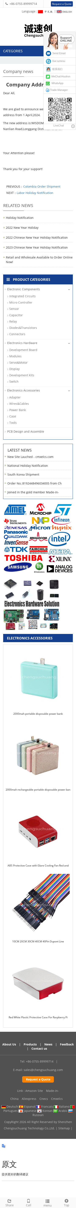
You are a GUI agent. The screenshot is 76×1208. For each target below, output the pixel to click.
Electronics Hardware (22, 343)
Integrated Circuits (22, 296)
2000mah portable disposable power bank (38, 714)
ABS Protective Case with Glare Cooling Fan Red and (38, 865)
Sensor (14, 309)
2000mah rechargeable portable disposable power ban (38, 789)
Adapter (15, 397)
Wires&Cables (19, 404)
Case (12, 416)
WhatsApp (56, 83)
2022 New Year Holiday (22, 228)
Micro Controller (20, 302)
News (48, 1044)
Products (30, 1044)
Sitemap (64, 1128)
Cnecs (43, 1099)
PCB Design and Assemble (25, 431)
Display (14, 369)
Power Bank (17, 410)
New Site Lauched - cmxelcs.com (30, 457)
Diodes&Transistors (23, 328)
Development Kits (21, 375)
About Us (9, 1044)
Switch (14, 381)
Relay (13, 321)
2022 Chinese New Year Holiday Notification (37, 237)
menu (47, 1205)
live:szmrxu (58, 61)
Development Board (23, 350)
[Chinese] (46, 11)
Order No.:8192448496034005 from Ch (34, 483)
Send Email (58, 53)
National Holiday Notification (27, 466)
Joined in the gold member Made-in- (33, 492)
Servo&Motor (18, 363)
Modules (15, 356)
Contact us (39, 1049)
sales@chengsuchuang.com (43, 1070)
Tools (13, 423)
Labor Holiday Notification (35, 193)
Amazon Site (34, 1091)
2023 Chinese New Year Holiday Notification (37, 247)
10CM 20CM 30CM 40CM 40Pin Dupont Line (38, 941)
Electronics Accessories (23, 390)
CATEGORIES (13, 51)
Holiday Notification (20, 218)
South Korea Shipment (23, 474)
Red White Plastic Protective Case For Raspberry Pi (38, 1017)
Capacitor (16, 315)
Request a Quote (62, 4)
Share (9, 1205)
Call (28, 1205)
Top (66, 1205)
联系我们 (56, 69)
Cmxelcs (57, 1099)
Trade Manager (58, 90)
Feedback (67, 1044)
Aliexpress (29, 1099)
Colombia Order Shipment (41, 186)
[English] (65, 11)
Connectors (17, 334)
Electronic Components (23, 289)
